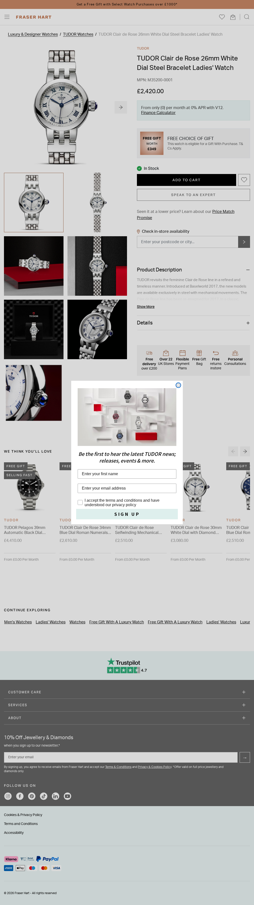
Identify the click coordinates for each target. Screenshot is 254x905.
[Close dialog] (178, 385)
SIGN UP (127, 514)
